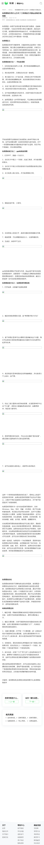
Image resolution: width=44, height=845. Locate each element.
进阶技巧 (21, 834)
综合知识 (37, 843)
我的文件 (5, 831)
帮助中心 (20, 3)
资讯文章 (11, 10)
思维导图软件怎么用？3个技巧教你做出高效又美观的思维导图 (33, 718)
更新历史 (5, 837)
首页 (3, 828)
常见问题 (21, 831)
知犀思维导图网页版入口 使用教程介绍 (12, 721)
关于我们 (5, 834)
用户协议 (21, 840)
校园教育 (21, 837)
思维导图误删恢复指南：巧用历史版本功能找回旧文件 (22, 718)
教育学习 (37, 837)
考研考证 (37, 834)
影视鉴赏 (37, 840)
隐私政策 (21, 843)
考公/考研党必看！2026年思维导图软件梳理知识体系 (22, 721)
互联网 (36, 828)
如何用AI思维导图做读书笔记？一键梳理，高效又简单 (12, 718)
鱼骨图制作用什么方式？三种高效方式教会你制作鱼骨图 (28, 10)
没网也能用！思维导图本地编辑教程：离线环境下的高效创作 (33, 721)
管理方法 (37, 831)
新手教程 (21, 828)
